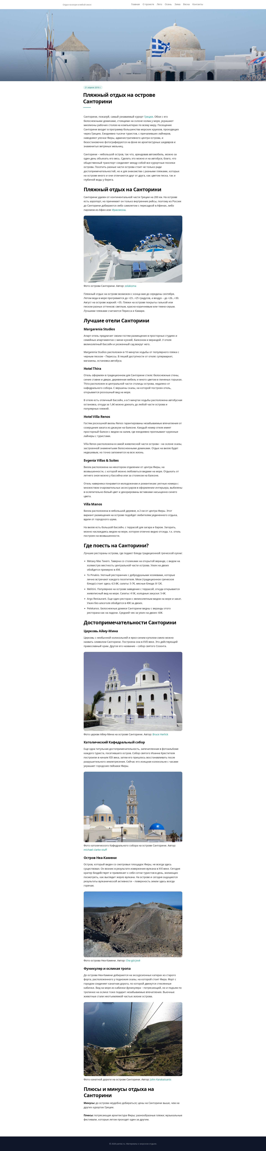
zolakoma (130, 286)
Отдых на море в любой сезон (77, 4)
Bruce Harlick (160, 734)
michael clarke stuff (95, 849)
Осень (168, 4)
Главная (135, 4)
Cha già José (133, 960)
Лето (159, 4)
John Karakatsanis (160, 1079)
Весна (186, 4)
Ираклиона (119, 209)
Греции (148, 116)
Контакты (197, 4)
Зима (177, 4)
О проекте (148, 4)
